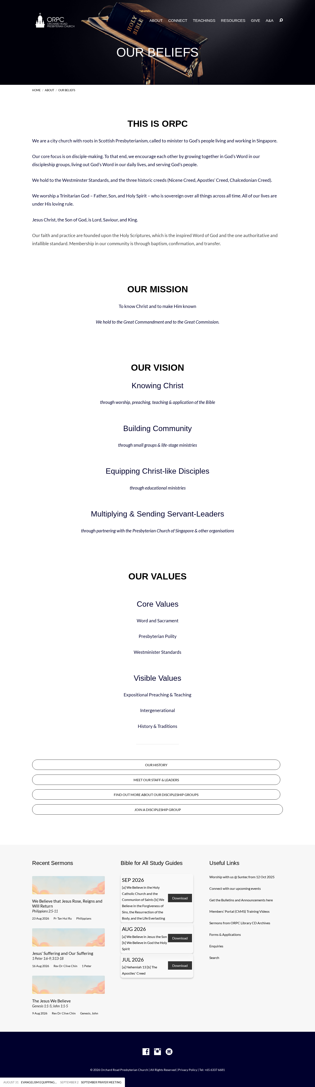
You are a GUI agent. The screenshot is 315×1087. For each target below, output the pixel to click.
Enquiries (216, 946)
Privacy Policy (187, 1070)
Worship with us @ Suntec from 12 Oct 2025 (241, 877)
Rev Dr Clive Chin (65, 966)
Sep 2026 (133, 880)
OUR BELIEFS (66, 90)
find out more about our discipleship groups (156, 795)
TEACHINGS (204, 20)
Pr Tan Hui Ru (63, 918)
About (156, 20)
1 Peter (87, 966)
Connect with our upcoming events (235, 888)
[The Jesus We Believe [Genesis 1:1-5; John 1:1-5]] (68, 990)
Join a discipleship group (157, 810)
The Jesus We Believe (51, 1003)
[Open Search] (281, 20)
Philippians (83, 918)
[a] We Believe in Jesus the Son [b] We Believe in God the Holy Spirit (144, 942)
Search (214, 958)
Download (180, 898)
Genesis (85, 1013)
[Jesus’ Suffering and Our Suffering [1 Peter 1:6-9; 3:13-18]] (68, 943)
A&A (269, 20)
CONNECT (177, 20)
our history (156, 765)
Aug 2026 (134, 929)
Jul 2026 (133, 959)
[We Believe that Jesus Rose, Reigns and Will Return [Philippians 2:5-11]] (68, 891)
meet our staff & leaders (156, 780)
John (95, 1013)
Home (36, 90)
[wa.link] (169, 1051)
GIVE (255, 20)
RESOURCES (233, 20)
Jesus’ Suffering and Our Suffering (62, 955)
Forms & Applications (225, 934)
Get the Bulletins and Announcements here (241, 900)
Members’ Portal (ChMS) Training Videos (239, 911)
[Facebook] (145, 1051)
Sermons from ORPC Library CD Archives (239, 923)
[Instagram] (157, 1051)
